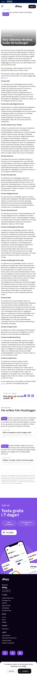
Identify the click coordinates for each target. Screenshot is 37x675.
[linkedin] (29, 14)
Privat (3, 1)
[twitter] (33, 14)
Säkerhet (4, 603)
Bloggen (4, 622)
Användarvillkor (6, 635)
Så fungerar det (6, 600)
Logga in (3, 383)
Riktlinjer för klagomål (8, 643)
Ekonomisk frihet (6, 610)
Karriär (4, 619)
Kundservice (5, 629)
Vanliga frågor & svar (8, 598)
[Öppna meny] (2, 6)
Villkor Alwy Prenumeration (9, 638)
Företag (9, 1)
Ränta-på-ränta (6, 605)
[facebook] (26, 14)
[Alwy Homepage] (18, 6)
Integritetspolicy (6, 640)
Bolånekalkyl (5, 608)
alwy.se (5, 78)
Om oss (4, 617)
